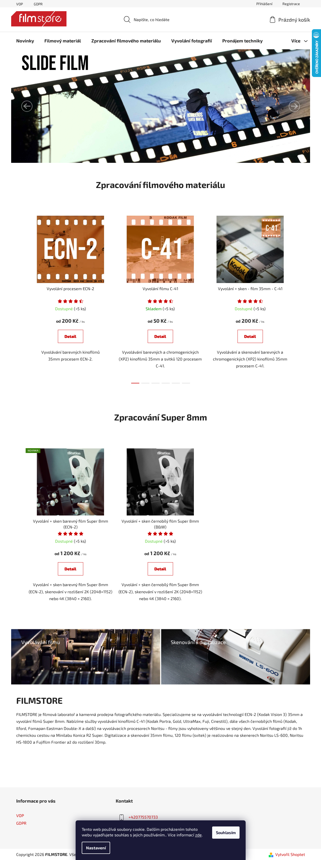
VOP (19, 4)
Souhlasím (226, 832)
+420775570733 (143, 817)
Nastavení (96, 847)
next (301, 298)
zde (198, 834)
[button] (26, 106)
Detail (70, 336)
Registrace (291, 4)
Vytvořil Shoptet (290, 854)
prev (20, 298)
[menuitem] (25, 40)
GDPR (38, 4)
